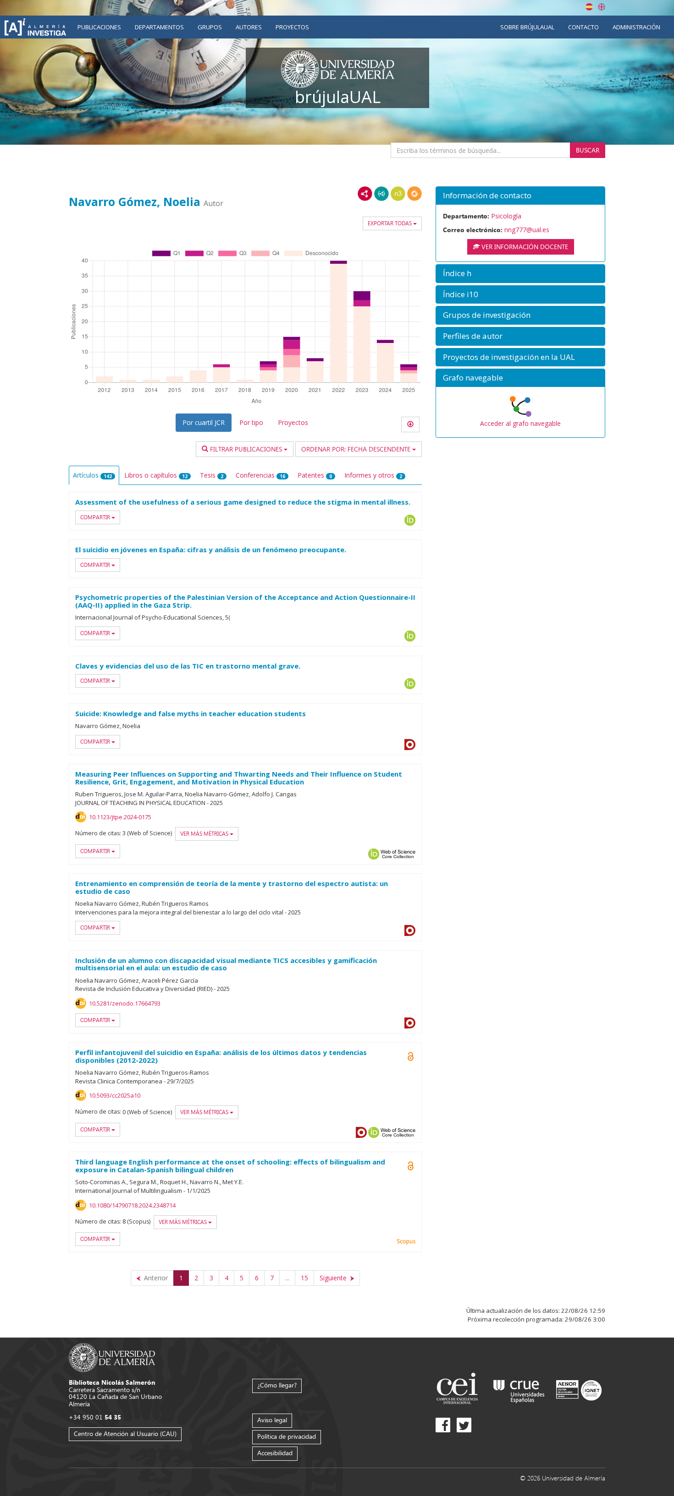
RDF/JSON (414, 193)
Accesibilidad (275, 1452)
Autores (249, 27)
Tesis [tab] (211, 475)
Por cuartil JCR (203, 422)
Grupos (210, 27)
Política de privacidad (286, 1436)
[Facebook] (443, 1425)
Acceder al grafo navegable (520, 423)
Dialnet (409, 744)
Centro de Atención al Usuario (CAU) (125, 1433)
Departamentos (159, 27)
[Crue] (519, 1389)
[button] (520, 196)
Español (589, 7)
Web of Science (398, 854)
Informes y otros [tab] (373, 475)
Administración (636, 27)
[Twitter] (464, 1425)
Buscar (587, 150)
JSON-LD (381, 193)
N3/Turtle (398, 193)
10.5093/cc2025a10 (114, 1095)
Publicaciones (99, 27)
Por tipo (251, 422)
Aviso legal (272, 1419)
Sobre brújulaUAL (527, 27)
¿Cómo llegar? (277, 1385)
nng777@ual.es (526, 229)
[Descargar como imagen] (410, 424)
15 (304, 1277)
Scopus (406, 1241)
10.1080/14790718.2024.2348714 (132, 1205)
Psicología (506, 216)
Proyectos (292, 27)
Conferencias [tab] (260, 475)
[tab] (520, 196)
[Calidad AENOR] (579, 1389)
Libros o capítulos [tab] (156, 475)
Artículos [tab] (92, 475)
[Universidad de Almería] (112, 1357)
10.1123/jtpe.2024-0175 (120, 817)
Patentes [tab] (315, 475)
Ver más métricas (205, 833)
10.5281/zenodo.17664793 (124, 1003)
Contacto (583, 27)
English (601, 7)
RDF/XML (365, 193)
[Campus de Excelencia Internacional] (459, 1389)
